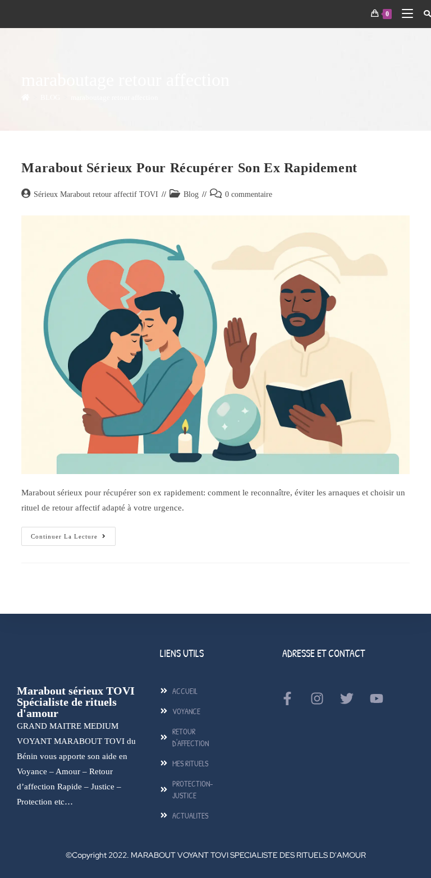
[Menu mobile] (404, 14)
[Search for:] (423, 14)
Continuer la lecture (73, 533)
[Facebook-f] (287, 698)
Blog (191, 194)
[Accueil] (25, 97)
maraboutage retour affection (114, 97)
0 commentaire (248, 194)
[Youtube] (376, 698)
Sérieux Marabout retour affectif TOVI (96, 194)
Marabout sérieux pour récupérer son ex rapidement (189, 167)
